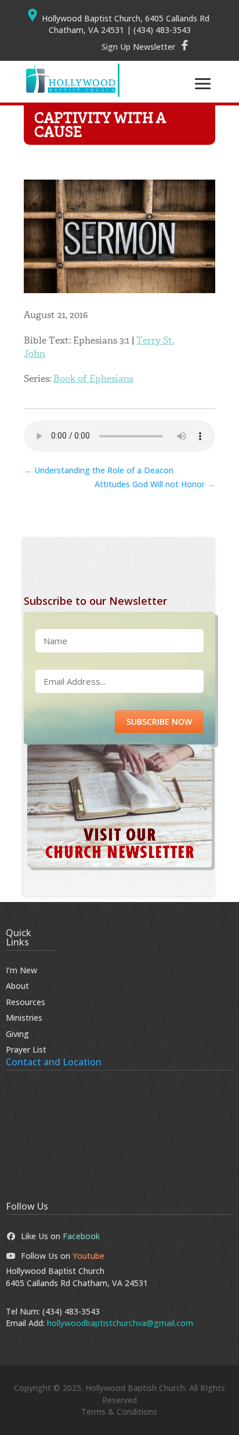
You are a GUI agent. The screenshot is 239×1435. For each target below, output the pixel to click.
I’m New (21, 970)
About (17, 985)
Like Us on (60, 1236)
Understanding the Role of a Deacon (98, 470)
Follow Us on (62, 1255)
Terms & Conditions (119, 1411)
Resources (25, 1001)
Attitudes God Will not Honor (155, 484)
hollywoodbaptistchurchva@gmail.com (120, 1322)
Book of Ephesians (93, 379)
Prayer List (26, 1049)
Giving (17, 1033)
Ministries (24, 1017)
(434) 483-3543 (71, 1311)
